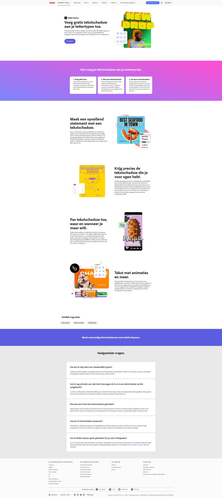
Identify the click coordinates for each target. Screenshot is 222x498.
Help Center (145, 465)
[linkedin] (84, 495)
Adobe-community (147, 469)
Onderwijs (113, 2)
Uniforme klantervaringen (85, 469)
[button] (161, 2)
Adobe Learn (145, 472)
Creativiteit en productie (85, 472)
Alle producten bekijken (54, 483)
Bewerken (94, 2)
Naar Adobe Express (152, 3)
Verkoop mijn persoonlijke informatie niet (157, 495)
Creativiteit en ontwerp (63, 2)
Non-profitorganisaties (116, 467)
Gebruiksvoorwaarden (133, 495)
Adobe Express (77, 2)
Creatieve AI (51, 465)
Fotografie (51, 467)
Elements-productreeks (53, 479)
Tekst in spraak (65, 323)
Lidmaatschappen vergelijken (127, 2)
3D (49, 476)
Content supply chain (84, 467)
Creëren (86, 2)
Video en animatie (52, 472)
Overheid (113, 469)
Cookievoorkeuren (143, 495)
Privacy (126, 495)
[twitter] (81, 495)
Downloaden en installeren (148, 467)
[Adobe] (52, 2)
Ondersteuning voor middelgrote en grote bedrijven (154, 474)
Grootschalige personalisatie (86, 465)
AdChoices (171, 495)
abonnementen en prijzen (135, 445)
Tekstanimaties (92, 323)
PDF (49, 474)
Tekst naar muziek (78, 323)
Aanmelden (168, 2)
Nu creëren (70, 41)
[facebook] (75, 495)
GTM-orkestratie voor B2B (85, 474)
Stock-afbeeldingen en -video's (55, 481)
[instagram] (78, 495)
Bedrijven (104, 2)
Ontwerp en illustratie (53, 469)
